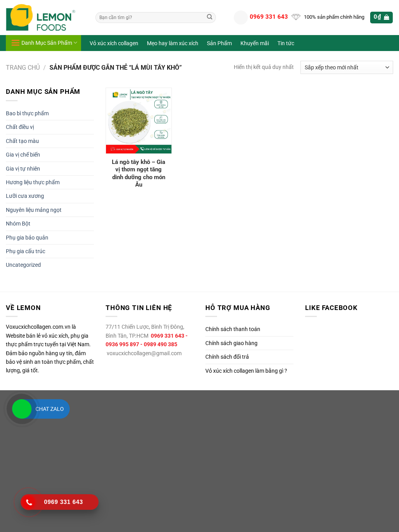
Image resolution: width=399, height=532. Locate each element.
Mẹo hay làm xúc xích (172, 43)
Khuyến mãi (254, 43)
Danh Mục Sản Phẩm (46, 43)
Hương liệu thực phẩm (33, 182)
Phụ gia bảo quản (27, 237)
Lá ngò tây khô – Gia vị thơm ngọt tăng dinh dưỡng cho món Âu (138, 173)
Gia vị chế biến (23, 154)
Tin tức (285, 43)
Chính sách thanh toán (232, 329)
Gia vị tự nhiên (23, 169)
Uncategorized (23, 265)
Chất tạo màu (22, 141)
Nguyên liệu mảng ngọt (34, 210)
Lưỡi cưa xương (25, 196)
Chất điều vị (20, 127)
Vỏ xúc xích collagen (114, 43)
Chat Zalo (49, 409)
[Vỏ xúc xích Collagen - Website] (45, 17)
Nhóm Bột (18, 223)
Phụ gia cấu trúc (25, 251)
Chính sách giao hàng (231, 343)
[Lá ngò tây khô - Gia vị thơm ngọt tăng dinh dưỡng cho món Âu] (139, 121)
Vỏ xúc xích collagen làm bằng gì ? (246, 371)
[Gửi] (209, 17)
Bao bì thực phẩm (27, 113)
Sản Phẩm (219, 43)
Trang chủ (23, 67)
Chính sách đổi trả (227, 357)
